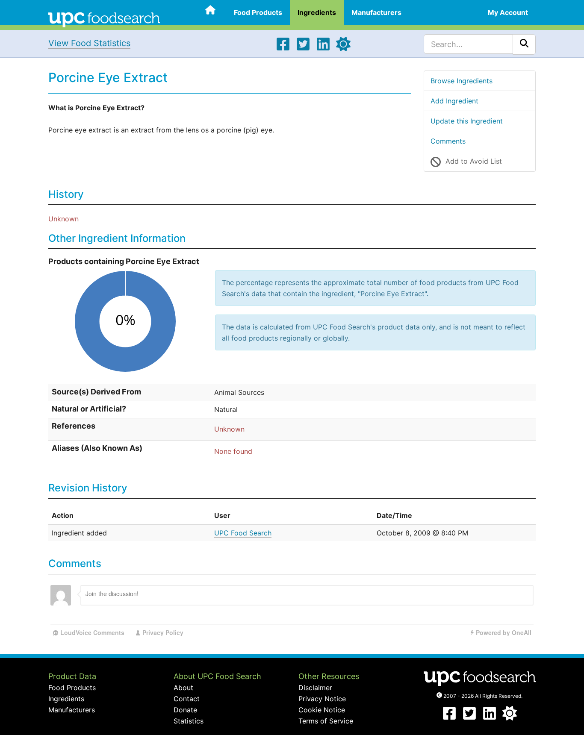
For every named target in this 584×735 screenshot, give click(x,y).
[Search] (524, 44)
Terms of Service (325, 721)
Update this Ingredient (467, 121)
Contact (187, 698)
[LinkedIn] (323, 48)
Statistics (189, 721)
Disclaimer (315, 687)
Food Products (258, 12)
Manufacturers (376, 12)
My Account (508, 12)
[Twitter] (303, 48)
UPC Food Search (242, 533)
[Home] (104, 19)
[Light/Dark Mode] (343, 48)
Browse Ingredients (462, 80)
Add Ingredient (454, 101)
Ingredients (317, 12)
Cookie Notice (321, 710)
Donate (185, 710)
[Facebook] (283, 48)
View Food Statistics (89, 43)
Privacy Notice (322, 698)
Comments (448, 141)
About (183, 687)
